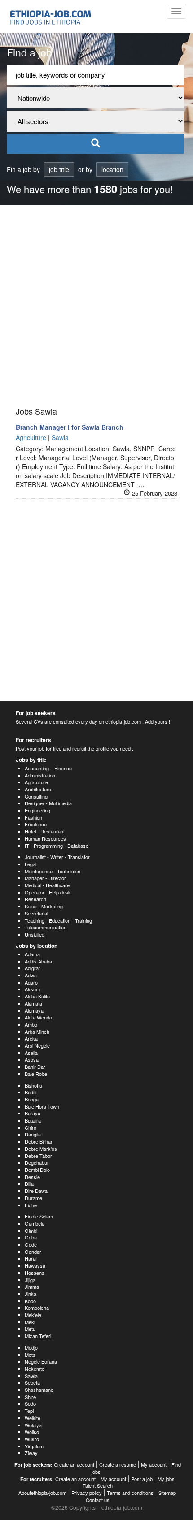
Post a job (142, 1478)
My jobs (166, 1478)
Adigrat (32, 968)
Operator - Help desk (48, 892)
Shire (30, 1396)
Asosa (32, 1059)
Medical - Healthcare (47, 885)
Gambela (34, 1223)
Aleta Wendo (38, 1017)
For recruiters (33, 740)
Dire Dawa (36, 1190)
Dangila (33, 1134)
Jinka (30, 1293)
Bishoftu (33, 1085)
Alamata (33, 1003)
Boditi (30, 1092)
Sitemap (167, 1492)
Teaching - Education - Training (58, 920)
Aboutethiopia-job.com (42, 1492)
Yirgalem (34, 1446)
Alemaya (34, 1010)
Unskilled (34, 934)
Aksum (32, 989)
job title (59, 169)
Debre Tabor (38, 1155)
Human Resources (45, 838)
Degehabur (37, 1162)
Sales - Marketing (44, 906)
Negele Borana (41, 1361)
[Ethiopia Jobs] (52, 16)
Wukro (32, 1438)
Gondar (33, 1251)
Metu (30, 1328)
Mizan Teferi (38, 1335)
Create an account (74, 1464)
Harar (31, 1258)
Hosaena (34, 1272)
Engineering (37, 810)
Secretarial (36, 913)
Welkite (32, 1417)
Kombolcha (37, 1307)
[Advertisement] (96, 306)
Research (35, 898)
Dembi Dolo (37, 1169)
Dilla (29, 1183)
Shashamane (39, 1389)
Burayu (32, 1113)
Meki (30, 1322)
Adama (32, 954)
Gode (31, 1244)
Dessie (32, 1176)
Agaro (31, 982)
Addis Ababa (38, 961)
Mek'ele (33, 1314)
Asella (31, 1052)
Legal (30, 864)
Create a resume (117, 1464)
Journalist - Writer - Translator (57, 856)
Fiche (31, 1205)
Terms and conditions (130, 1492)
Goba (31, 1237)
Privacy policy (86, 1492)
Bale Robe (36, 1073)
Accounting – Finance (48, 768)
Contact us (98, 1499)
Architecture (38, 789)
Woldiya (33, 1425)
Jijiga (30, 1279)
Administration (40, 775)
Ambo (31, 1024)
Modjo (31, 1347)
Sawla (31, 1375)
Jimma (32, 1286)
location (112, 169)
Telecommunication (45, 927)
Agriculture (36, 782)
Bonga (32, 1099)
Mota (30, 1354)
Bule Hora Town (42, 1106)
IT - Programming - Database (56, 845)
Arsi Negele (37, 1045)
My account (154, 1464)
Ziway (31, 1452)
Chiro (30, 1127)
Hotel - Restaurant (45, 831)
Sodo (30, 1403)
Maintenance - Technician (52, 871)
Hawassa (35, 1265)
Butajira (33, 1120)
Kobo (30, 1300)
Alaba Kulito (37, 996)
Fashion (33, 817)
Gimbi (31, 1230)
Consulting (36, 796)
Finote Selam (39, 1216)
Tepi (29, 1410)
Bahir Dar (35, 1066)
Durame (33, 1197)
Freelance (36, 824)
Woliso (32, 1431)
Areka (31, 1038)
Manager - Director (45, 877)
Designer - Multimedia (48, 803)
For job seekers (36, 713)
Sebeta (32, 1382)
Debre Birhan (39, 1141)
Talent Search (98, 1485)
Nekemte (34, 1368)
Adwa (31, 975)
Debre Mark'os (41, 1148)
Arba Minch (37, 1031)
